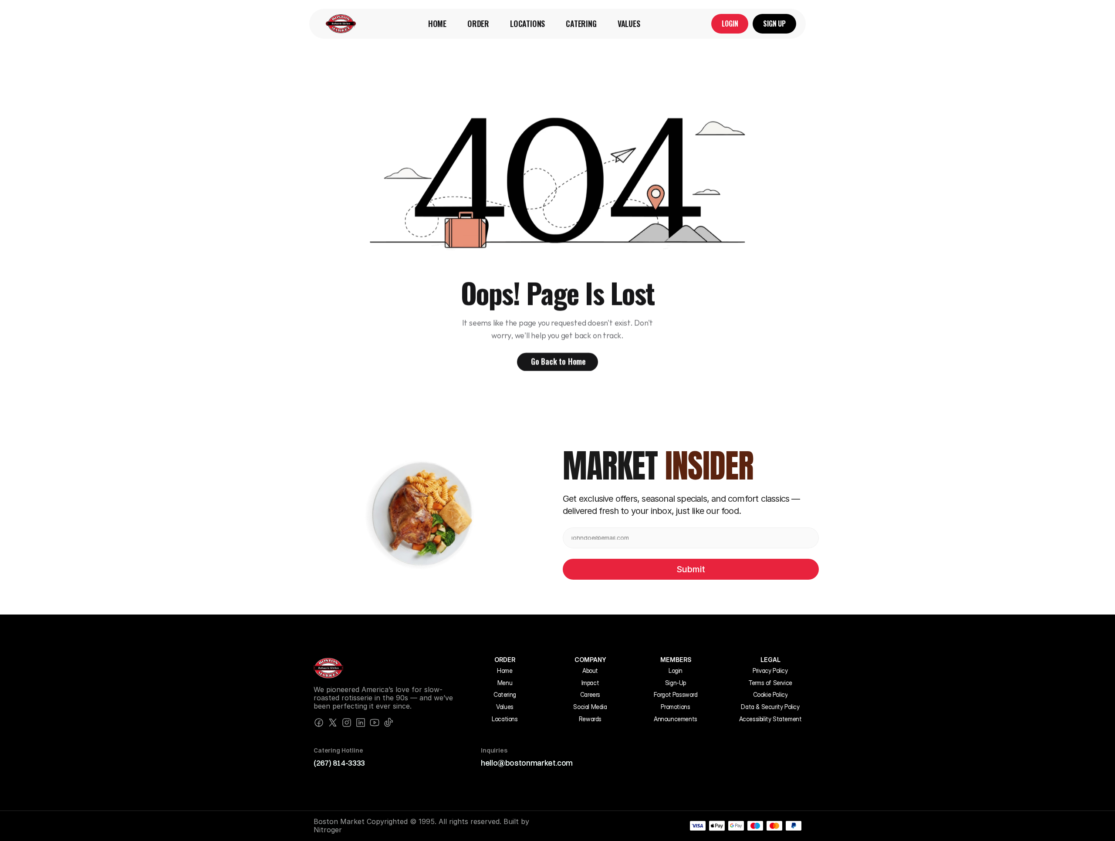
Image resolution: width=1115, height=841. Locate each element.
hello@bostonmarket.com (527, 763)
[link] (341, 23)
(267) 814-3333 (339, 763)
